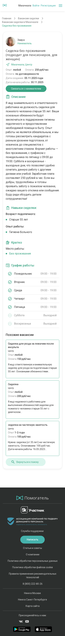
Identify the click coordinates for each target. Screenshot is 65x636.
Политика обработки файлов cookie (32, 567)
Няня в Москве (32, 593)
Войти (36, 5)
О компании (32, 554)
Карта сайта (33, 606)
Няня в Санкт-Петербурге (32, 599)
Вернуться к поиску (27, 462)
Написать (32, 539)
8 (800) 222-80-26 (32, 583)
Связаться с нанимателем (26, 88)
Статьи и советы (32, 548)
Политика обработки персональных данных (33, 560)
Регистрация (48, 5)
